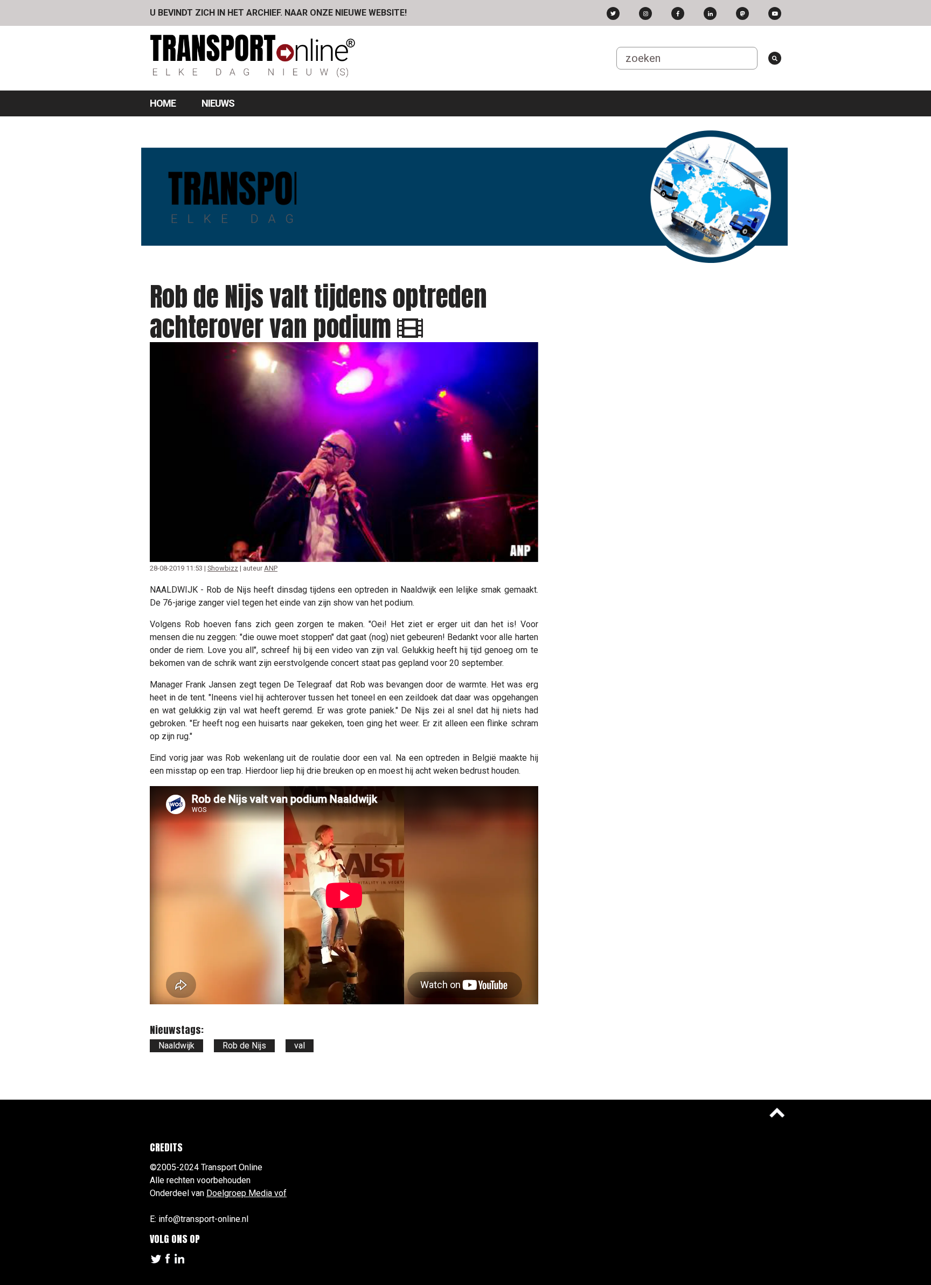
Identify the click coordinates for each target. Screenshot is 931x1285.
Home (163, 103)
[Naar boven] (777, 1113)
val (299, 1045)
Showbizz (222, 568)
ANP (270, 568)
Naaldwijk (176, 1045)
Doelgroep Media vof (246, 1193)
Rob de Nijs (244, 1045)
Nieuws (218, 103)
